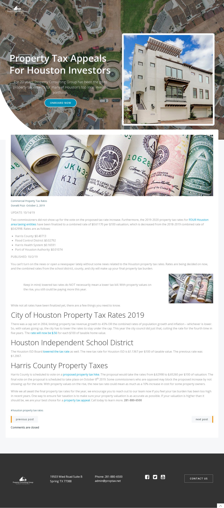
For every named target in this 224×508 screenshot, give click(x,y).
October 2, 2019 (35, 205)
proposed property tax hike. (81, 374)
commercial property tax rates (29, 201)
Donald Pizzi (18, 205)
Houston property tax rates (28, 410)
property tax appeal (77, 400)
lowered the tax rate (56, 351)
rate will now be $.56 (43, 333)
